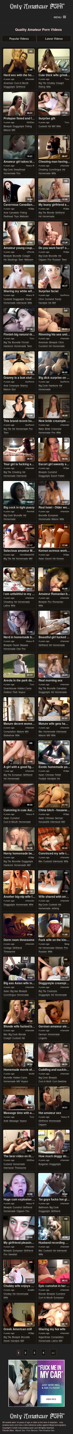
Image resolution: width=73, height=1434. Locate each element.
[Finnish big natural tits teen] (19, 320)
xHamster (29, 78)
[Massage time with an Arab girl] (19, 1098)
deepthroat (19, 169)
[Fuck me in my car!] (36, 1383)
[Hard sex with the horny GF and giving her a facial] (19, 60)
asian (41, 558)
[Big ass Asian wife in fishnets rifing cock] (19, 968)
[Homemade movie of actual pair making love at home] (19, 1055)
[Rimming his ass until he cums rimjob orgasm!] (54, 320)
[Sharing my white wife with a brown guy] (19, 276)
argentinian (44, 1336)
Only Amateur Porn (36, 6)
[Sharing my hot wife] (54, 1314)
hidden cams (24, 688)
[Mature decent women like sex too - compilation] (19, 709)
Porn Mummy (32, 1430)
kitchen (59, 947)
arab (6, 1120)
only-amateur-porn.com (36, 1416)
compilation (10, 731)
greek (7, 1340)
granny (24, 385)
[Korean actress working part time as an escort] (54, 536)
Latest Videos (54, 38)
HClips (31, 208)
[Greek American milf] (19, 1314)
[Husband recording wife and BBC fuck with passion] (54, 1228)
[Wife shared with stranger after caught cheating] (54, 882)
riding (42, 86)
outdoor (8, 691)
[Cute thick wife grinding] (54, 60)
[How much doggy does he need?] (54, 1141)
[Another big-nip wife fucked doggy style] (19, 882)
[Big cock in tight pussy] (19, 493)
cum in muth (45, 1081)
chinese (49, 774)
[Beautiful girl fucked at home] (54, 622)
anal (6, 212)
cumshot (49, 298)
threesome (9, 951)
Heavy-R (30, 165)
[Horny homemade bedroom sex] (19, 839)
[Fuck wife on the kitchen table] (54, 925)
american (8, 82)
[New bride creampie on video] (54, 406)
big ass (14, 990)
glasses (24, 644)
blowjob (8, 126)
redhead (8, 216)
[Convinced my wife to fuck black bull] (54, 839)
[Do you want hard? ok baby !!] (54, 233)
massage (14, 1120)
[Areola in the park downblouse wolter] (19, 666)
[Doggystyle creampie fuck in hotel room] (54, 968)
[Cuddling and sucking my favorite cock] (54, 1055)
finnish (25, 342)
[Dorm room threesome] (19, 925)
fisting (28, 126)
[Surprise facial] (54, 276)
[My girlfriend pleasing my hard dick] (19, 1228)
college (8, 947)
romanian (58, 601)
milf (13, 129)
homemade (10, 173)
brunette (17, 255)
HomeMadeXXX (27, 554)
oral (18, 648)
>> (53, 1352)
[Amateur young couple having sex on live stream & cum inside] (19, 233)
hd (49, 126)
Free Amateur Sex (46, 1430)
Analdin (31, 1289)
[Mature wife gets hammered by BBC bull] (54, 709)
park (15, 691)
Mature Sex (20, 1430)
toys (16, 216)
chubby (51, 82)
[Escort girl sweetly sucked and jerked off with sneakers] (54, 449)
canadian (14, 212)
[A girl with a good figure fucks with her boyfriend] (19, 752)
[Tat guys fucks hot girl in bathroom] (54, 1185)
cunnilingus (55, 169)
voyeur (21, 691)
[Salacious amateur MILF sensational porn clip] (19, 536)
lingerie (43, 1037)
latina (7, 605)
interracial (21, 302)
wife (48, 86)
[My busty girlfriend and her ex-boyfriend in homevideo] (54, 190)
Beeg (67, 943)
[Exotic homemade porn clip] (54, 752)
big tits (42, 82)
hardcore (8, 345)
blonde (50, 212)
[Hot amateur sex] (54, 1098)
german (59, 817)
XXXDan (30, 122)
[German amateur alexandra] (54, 1012)
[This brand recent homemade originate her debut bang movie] (19, 406)
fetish (61, 475)
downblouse (10, 688)
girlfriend (20, 86)
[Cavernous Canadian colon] (19, 190)
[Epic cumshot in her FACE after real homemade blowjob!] (54, 1271)
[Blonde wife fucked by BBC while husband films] (19, 1012)
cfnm (41, 298)
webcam (24, 216)
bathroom (43, 1207)
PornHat (30, 511)
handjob (43, 302)
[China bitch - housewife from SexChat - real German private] (54, 795)
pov (18, 173)
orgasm (43, 259)
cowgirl (60, 82)
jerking (55, 908)
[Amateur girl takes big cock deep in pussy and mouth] (19, 147)
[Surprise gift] (54, 104)
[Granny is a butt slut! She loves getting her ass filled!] (19, 363)
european (53, 515)
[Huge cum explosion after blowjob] (19, 1185)
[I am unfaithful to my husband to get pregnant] (19, 579)
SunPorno (64, 295)
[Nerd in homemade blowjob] (19, 622)
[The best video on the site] (19, 1141)
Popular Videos (19, 38)
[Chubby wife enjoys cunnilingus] (19, 1271)
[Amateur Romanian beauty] (54, 579)
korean (60, 558)
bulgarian (43, 1163)
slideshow (9, 735)
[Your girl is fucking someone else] (19, 449)
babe (41, 428)
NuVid (31, 1073)
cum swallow (59, 1081)
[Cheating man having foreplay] (54, 147)
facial (28, 298)
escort (54, 475)
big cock (8, 169)
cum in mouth (21, 82)
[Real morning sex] (54, 666)
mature (7, 129)
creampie (14, 385)
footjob (42, 778)
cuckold (43, 126)
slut (14, 389)
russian (56, 259)
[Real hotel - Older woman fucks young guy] (54, 493)
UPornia (30, 251)
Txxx (67, 78)
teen (20, 259)
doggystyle (9, 86)
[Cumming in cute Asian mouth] (19, 795)
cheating (43, 169)
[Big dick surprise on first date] (54, 363)
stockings (12, 259)
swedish (12, 1254)
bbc (40, 731)
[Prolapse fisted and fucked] (19, 104)
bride (47, 428)
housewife (44, 821)
